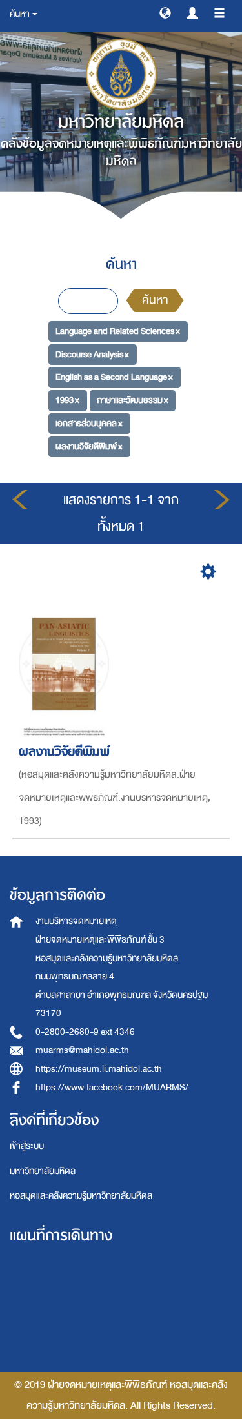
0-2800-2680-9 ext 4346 (85, 1032)
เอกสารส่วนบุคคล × (89, 423)
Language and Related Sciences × (117, 331)
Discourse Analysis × (92, 354)
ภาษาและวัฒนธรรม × (132, 400)
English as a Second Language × (114, 376)
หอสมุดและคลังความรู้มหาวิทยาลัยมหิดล (81, 1196)
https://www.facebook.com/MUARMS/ (111, 1087)
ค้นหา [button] (20, 14)
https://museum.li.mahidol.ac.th (98, 1069)
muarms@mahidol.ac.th (82, 1050)
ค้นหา (155, 300)
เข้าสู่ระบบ (27, 1146)
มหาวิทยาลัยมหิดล (43, 1171)
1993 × (67, 400)
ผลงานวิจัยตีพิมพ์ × (89, 445)
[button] (165, 12)
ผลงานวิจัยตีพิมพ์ (64, 751)
